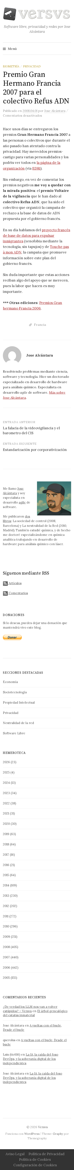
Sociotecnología (15, 692)
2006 (6, 967)
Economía (10, 682)
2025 (6, 772)
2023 (6, 793)
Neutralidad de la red (18, 723)
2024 (6, 783)
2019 (6, 834)
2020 (6, 824)
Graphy (58, 1134)
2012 (6, 906)
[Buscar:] (67, 49)
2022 (6, 803)
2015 (6, 875)
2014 (6, 885)
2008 (6, 947)
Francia (40, 325)
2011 (5, 916)
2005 (6, 978)
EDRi (36, 168)
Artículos (14, 583)
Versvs (43, 1127)
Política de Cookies (35, 1159)
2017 (6, 855)
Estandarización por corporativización (35, 449)
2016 (6, 865)
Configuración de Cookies (35, 1165)
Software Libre (14, 733)
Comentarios (18, 593)
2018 (6, 844)
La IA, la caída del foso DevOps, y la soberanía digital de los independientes (30, 1059)
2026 (6, 762)
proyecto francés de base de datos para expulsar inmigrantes (36, 235)
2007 (6, 957)
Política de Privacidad (47, 1154)
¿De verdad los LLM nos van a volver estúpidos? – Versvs (30, 1009)
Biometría (11, 66)
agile (22, 502)
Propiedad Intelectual (19, 702)
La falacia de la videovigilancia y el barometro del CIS (31, 430)
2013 (6, 896)
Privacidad (32, 66)
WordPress (32, 1134)
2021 (6, 813)
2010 (6, 926)
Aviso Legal (15, 1154)
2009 (6, 937)
